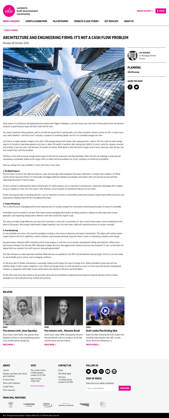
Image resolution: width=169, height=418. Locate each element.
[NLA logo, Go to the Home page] (20, 11)
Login (162, 11)
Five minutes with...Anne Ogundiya (20, 330)
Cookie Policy (8, 386)
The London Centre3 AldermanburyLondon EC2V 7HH (38, 372)
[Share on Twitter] (136, 87)
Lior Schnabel (144, 53)
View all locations (38, 386)
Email (60, 370)
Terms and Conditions (11, 383)
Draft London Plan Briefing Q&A (101, 330)
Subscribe (124, 388)
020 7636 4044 (64, 374)
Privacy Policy (8, 380)
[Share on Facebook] (130, 87)
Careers (6, 370)
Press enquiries (9, 390)
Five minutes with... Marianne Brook (62, 330)
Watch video (92, 344)
